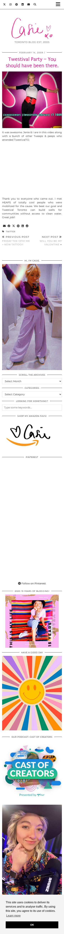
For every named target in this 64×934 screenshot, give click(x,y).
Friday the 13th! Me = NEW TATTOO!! (16, 240)
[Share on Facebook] (9, 226)
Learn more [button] (13, 915)
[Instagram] (10, 4)
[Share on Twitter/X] (13, 226)
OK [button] (32, 924)
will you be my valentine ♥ (51, 240)
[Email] (28, 4)
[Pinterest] (16, 4)
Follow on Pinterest (33, 583)
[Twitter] (4, 4)
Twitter (10, 231)
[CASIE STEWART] (32, 23)
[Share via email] (4, 226)
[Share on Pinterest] (18, 226)
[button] (59, 5)
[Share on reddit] (27, 226)
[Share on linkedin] (23, 226)
